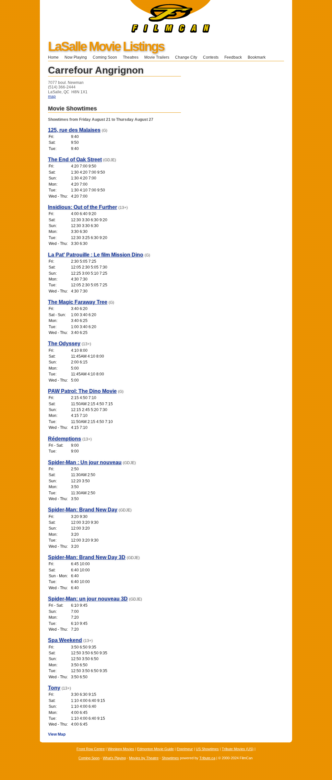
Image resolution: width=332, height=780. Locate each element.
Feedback (233, 57)
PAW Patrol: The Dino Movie (82, 391)
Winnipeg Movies (121, 749)
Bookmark (258, 57)
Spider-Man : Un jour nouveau (85, 462)
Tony (54, 688)
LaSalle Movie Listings (106, 46)
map (52, 96)
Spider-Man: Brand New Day (82, 509)
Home (53, 57)
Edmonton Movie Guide (155, 749)
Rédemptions (64, 439)
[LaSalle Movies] (125, 31)
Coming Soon (105, 57)
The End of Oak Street (75, 159)
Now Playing (76, 57)
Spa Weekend (65, 640)
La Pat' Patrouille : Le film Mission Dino (95, 255)
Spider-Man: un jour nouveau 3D (88, 599)
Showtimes (170, 758)
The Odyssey (64, 343)
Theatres (130, 57)
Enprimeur (185, 749)
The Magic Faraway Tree (77, 302)
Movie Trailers (156, 57)
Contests (211, 57)
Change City (186, 57)
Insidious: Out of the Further (82, 207)
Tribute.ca (207, 758)
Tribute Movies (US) (238, 749)
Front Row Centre (91, 749)
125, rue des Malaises (74, 130)
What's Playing (114, 758)
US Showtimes (207, 749)
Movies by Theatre (144, 758)
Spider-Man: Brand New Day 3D (86, 557)
